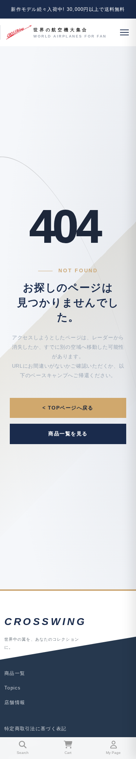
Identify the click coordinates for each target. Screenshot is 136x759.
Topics (12, 688)
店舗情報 (14, 702)
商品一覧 (14, 673)
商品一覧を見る (67, 433)
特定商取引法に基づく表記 (35, 728)
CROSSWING (45, 621)
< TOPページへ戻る (68, 408)
